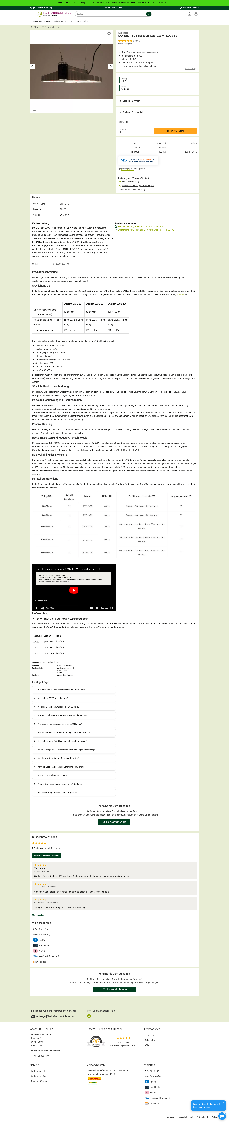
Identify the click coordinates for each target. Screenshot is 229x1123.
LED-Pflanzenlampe (59, 21)
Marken (85, 21)
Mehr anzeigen (38, 915)
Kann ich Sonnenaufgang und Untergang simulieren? (61, 767)
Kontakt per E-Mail (116, 7)
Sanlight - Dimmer (131, 101)
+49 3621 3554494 (190, 7)
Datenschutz (150, 1040)
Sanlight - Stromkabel (133, 112)
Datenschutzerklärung (127, 169)
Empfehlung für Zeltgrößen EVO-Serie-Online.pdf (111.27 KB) (146, 230)
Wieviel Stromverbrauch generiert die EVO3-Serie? (60, 784)
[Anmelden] (189, 14)
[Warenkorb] (196, 14)
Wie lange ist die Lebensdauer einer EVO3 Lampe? (60, 724)
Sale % (78, 21)
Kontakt (180, 294)
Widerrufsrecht (38, 1071)
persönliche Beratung (42, 7)
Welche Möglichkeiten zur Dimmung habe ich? (58, 758)
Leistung (71, 21)
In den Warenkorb (175, 131)
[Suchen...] (148, 14)
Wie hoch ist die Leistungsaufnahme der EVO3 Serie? (61, 690)
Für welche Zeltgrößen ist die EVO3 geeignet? (58, 792)
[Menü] (33, 13)
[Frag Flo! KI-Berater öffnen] (222, 1116)
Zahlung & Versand (40, 1081)
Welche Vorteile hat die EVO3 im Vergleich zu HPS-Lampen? (64, 732)
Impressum (150, 1035)
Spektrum (46, 21)
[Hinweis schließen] (223, 1102)
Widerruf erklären (39, 1076)
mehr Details (190, 69)
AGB (147, 1045)
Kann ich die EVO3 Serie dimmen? (53, 698)
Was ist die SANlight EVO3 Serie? (53, 775)
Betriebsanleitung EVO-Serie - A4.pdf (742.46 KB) (141, 226)
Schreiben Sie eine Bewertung (46, 856)
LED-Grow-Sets (36, 21)
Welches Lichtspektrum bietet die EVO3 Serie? (58, 707)
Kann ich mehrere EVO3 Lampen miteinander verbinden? (62, 741)
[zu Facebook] (89, 1016)
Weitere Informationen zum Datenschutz (54, 582)
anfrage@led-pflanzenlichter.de (45, 1050)
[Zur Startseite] (54, 14)
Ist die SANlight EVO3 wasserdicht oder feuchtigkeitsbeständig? (66, 749)
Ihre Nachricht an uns (116, 822)
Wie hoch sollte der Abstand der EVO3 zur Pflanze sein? (62, 715)
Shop (36, 27)
